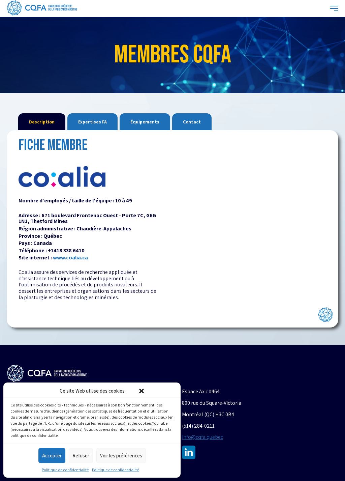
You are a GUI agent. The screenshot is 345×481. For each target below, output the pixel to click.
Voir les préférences (121, 455)
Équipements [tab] (144, 122)
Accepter (52, 455)
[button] (141, 391)
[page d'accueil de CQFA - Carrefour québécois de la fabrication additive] (42, 8)
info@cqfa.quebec (202, 437)
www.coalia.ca (70, 258)
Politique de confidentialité (65, 470)
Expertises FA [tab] (92, 122)
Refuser (80, 455)
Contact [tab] (192, 122)
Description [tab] (42, 122)
